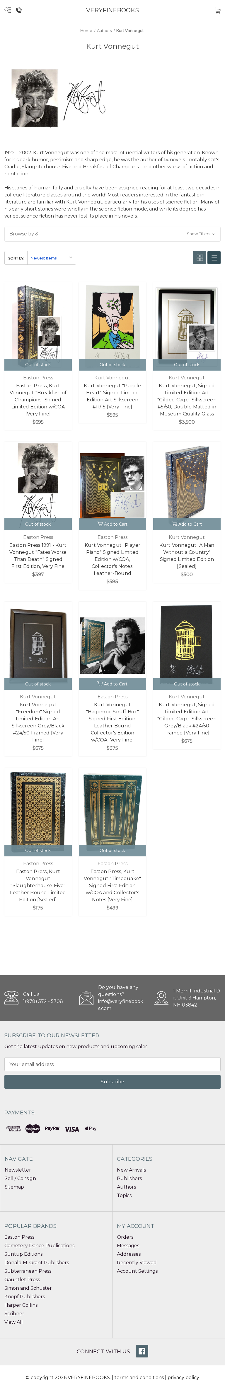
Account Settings (137, 1271)
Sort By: (16, 258)
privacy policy (183, 1377)
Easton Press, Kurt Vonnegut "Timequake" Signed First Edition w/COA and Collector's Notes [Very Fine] (112, 885)
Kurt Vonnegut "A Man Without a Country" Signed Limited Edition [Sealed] (186, 555)
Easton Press (19, 1237)
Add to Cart (115, 524)
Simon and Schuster (28, 1288)
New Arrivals (131, 1170)
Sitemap (14, 1187)
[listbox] (51, 257)
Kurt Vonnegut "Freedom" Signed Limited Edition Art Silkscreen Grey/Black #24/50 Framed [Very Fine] (38, 722)
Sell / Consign (20, 1178)
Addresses (129, 1254)
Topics (124, 1195)
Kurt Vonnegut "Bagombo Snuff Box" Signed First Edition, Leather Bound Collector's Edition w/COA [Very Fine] (112, 722)
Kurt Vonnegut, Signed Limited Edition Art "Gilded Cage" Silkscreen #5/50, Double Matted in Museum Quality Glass (187, 400)
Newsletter (18, 1170)
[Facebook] (142, 1351)
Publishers (129, 1178)
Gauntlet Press (22, 1279)
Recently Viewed (137, 1262)
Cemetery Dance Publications (39, 1245)
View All (13, 1322)
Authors (126, 1187)
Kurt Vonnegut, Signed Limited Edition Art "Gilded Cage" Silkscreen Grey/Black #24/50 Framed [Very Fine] (187, 719)
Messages (128, 1245)
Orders (125, 1237)
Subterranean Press (27, 1271)
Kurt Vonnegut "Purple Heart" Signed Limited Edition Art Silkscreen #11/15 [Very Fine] (112, 396)
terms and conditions (139, 1377)
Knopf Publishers (24, 1296)
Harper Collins (21, 1305)
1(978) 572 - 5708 (43, 1001)
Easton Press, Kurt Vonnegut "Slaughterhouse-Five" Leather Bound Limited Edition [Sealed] (38, 885)
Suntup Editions (23, 1254)
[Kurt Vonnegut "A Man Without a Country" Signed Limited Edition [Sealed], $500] (187, 486)
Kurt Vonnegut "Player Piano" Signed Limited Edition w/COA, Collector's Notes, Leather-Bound (112, 559)
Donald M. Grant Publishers (36, 1262)
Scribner (14, 1313)
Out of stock (38, 364)
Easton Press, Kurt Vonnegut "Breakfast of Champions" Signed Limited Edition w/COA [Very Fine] (38, 400)
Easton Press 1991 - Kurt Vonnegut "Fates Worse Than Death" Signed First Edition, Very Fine (38, 555)
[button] (112, 234)
